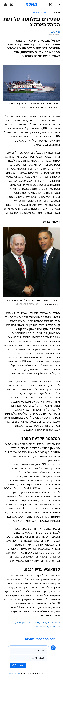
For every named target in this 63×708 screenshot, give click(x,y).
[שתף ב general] (5, 4)
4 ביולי (43, 623)
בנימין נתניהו (21, 623)
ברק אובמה (54, 627)
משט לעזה (33, 623)
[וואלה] (31, 4)
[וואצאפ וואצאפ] (11, 4)
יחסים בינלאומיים (40, 627)
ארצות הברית (53, 623)
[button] (49, 4)
